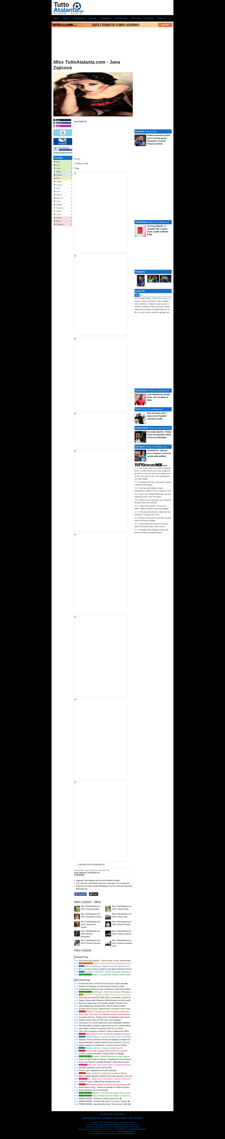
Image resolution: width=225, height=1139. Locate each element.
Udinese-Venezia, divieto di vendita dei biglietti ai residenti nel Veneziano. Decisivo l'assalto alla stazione (122, 1040)
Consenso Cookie (106, 1114)
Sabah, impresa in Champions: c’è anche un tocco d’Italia (102, 1045)
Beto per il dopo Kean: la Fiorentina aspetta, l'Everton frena (103, 1003)
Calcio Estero (141, 391)
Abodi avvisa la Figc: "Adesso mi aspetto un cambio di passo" (104, 1087)
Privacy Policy (119, 1114)
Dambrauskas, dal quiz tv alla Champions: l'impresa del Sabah (105, 989)
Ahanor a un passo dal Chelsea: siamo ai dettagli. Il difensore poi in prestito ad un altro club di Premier (128, 975)
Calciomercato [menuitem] (120, 18)
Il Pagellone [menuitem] (105, 18)
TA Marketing (141, 222)
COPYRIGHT (137, 1118)
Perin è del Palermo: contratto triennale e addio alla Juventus (104, 1062)
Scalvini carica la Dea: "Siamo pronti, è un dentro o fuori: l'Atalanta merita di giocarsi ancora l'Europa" (121, 1009)
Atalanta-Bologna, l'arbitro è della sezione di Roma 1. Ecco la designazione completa (114, 1042)
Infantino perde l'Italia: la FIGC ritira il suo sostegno (100, 1020)
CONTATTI (116, 1118)
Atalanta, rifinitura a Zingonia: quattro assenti (101, 1048)
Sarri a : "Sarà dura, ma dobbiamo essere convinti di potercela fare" (108, 1014)
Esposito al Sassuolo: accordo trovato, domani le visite (101, 986)
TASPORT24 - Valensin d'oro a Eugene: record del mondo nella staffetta (159, 453)
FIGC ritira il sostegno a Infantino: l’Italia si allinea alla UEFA (104, 1031)
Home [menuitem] (56, 18)
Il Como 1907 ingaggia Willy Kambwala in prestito (103, 1051)
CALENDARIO (107, 1118)
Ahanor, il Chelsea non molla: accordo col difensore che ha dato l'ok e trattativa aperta (118, 1012)
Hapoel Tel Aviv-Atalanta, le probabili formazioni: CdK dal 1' (111, 963)
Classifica (58, 158)
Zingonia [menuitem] (92, 18)
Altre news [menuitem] (136, 18)
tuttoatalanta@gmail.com (137, 1129)
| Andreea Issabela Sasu (122, 943)
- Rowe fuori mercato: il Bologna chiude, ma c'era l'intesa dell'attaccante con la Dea (125, 992)
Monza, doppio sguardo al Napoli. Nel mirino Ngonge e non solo (105, 1076)
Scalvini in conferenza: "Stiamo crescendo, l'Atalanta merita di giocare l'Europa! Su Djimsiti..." (120, 972)
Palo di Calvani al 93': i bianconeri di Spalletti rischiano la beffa (157, 416)
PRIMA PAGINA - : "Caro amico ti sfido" (103, 1104)
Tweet (94, 894)
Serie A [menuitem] (66, 18)
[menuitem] (170, 18)
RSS (130, 1118)
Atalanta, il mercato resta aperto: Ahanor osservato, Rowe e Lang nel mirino (117, 1093)
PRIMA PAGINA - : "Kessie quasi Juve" (99, 1098)
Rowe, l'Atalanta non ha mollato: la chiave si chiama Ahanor (110, 1096)
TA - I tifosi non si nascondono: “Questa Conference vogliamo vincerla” (112, 1079)
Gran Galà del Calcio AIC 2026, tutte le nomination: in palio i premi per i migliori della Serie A (117, 998)
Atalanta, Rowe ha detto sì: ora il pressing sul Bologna (107, 1084)
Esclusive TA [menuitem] (78, 18)
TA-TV (138, 409)
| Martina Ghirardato (90, 934)
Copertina (139, 131)
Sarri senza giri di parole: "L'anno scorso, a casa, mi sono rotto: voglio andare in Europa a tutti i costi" (120, 961)
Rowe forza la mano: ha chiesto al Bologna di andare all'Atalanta (109, 1034)
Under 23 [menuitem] (162, 18)
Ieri (142, 295)
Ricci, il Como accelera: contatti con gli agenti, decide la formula (105, 969)
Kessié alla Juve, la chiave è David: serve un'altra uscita (102, 983)
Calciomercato (141, 428)
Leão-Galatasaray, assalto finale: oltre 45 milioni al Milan (102, 1006)
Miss (82, 870)
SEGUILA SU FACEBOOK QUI (92, 865)
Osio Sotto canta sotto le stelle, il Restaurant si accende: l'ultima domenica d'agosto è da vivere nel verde (132, 1065)
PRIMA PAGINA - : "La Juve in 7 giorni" (103, 1101)
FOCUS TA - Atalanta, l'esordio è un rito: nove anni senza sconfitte (109, 995)
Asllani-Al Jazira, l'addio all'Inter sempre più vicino (99, 1082)
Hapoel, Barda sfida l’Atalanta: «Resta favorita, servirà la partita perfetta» (109, 1000)
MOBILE (125, 1118)
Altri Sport (139, 447)
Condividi (81, 894)
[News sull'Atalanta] (68, 7)
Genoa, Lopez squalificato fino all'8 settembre (97, 1070)
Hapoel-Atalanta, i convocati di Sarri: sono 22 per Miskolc (106, 1037)
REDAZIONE (96, 1118)
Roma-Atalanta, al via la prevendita (93, 1090)
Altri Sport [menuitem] (149, 18)
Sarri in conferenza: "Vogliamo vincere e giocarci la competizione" (109, 966)
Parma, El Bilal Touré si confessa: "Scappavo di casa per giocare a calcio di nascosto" (114, 1059)
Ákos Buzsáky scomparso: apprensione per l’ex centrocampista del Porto (109, 1026)
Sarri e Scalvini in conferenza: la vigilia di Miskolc (103, 1073)
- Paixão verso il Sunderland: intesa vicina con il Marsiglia (111, 1017)
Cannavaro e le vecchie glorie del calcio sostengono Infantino (104, 1023)
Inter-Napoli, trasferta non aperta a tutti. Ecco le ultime (101, 1028)
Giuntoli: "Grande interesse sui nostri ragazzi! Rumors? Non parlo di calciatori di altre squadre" (125, 1056)
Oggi (137, 295)
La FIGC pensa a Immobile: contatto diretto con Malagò (101, 1054)
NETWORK (86, 1118)
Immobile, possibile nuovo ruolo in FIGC (95, 1068)
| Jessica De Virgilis (90, 924)
